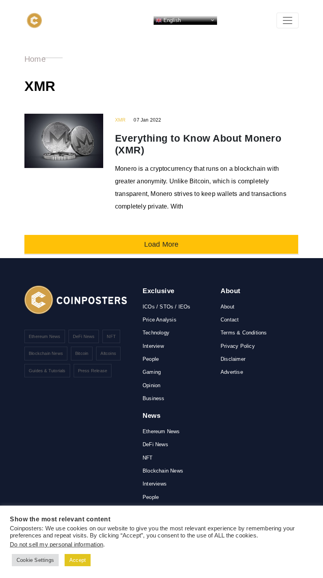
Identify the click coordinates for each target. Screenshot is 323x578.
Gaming (152, 372)
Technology (156, 333)
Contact (230, 320)
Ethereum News (45, 336)
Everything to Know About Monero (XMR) (198, 144)
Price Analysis (159, 320)
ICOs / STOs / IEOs (167, 307)
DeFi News (84, 336)
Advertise (232, 372)
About (227, 307)
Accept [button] (77, 560)
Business (154, 398)
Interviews (155, 484)
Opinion (151, 385)
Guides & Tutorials (47, 370)
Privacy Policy (238, 346)
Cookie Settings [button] (35, 560)
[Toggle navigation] (288, 20)
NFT (111, 336)
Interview (153, 346)
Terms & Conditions (244, 333)
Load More (161, 244)
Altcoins (108, 353)
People (151, 359)
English (171, 20)
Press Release (93, 370)
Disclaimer (233, 359)
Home (35, 59)
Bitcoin (81, 353)
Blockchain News (46, 353)
